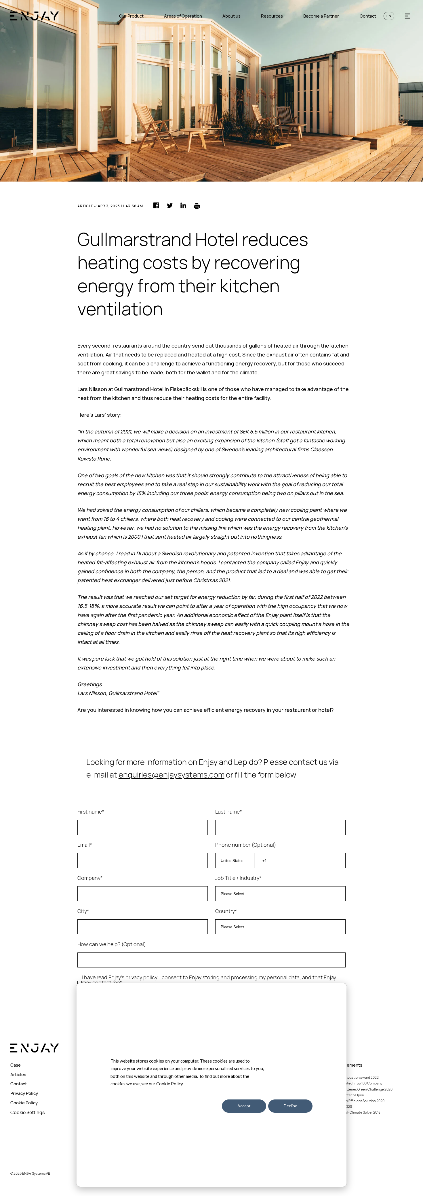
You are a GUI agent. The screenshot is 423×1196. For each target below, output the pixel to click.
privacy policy (141, 977)
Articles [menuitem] (18, 1074)
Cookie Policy (169, 1083)
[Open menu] (407, 16)
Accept (244, 1105)
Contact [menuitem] (368, 16)
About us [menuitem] (231, 16)
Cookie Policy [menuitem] (24, 1103)
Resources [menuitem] (272, 16)
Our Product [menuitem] (131, 16)
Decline (290, 1105)
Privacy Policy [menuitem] (24, 1093)
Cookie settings (197, 1105)
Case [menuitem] (15, 1065)
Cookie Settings (27, 1112)
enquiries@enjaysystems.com (171, 775)
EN (388, 16)
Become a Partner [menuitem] (321, 16)
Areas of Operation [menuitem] (183, 16)
